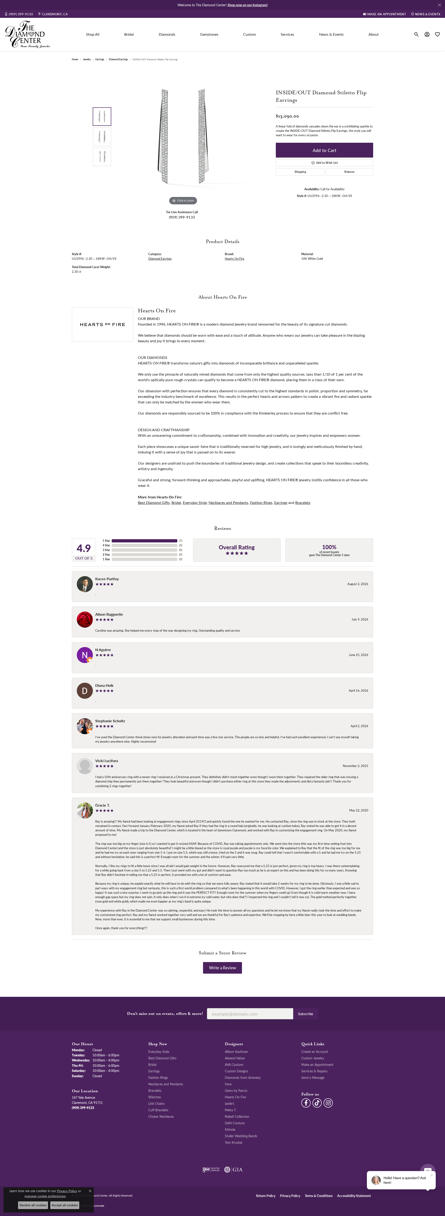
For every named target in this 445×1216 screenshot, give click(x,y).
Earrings (99, 59)
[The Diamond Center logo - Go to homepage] (27, 34)
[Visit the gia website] (233, 1169)
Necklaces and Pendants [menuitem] (165, 1084)
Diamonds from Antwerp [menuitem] (243, 1077)
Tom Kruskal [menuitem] (233, 1142)
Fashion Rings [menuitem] (158, 1077)
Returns (349, 172)
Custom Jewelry (312, 1058)
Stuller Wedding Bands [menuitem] (241, 1136)
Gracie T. (102, 805)
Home (75, 59)
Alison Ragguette (109, 614)
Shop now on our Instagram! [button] (248, 5)
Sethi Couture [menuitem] (235, 1123)
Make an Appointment (317, 1064)
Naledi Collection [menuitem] (237, 1116)
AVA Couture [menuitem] (234, 1064)
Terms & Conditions (319, 1195)
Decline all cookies (33, 1205)
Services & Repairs (314, 1071)
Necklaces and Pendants (228, 502)
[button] (417, 34)
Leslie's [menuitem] (229, 1103)
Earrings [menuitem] (154, 1071)
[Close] (439, 5)
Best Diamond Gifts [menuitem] (162, 1058)
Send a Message (312, 1077)
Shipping (300, 172)
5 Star (106, 541)
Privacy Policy (290, 1195)
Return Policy (265, 1195)
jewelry (87, 59)
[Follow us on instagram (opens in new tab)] (328, 1103)
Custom (249, 34)
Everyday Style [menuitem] (158, 1051)
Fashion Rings (261, 502)
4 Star (106, 545)
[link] (19, 14)
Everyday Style (195, 502)
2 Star (106, 555)
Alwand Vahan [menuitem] (235, 1058)
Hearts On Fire (234, 258)
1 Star (106, 559)
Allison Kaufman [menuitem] (236, 1051)
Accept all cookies (65, 1205)
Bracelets (302, 502)
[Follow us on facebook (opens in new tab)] (306, 1103)
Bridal (129, 34)
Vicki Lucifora (106, 760)
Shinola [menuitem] (230, 1129)
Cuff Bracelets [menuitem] (158, 1110)
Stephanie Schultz (110, 720)
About (374, 34)
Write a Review (222, 967)
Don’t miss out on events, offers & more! (165, 1013)
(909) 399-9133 (182, 217)
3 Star (106, 550)
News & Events (331, 34)
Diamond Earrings (118, 59)
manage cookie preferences (45, 1196)
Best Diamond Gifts (154, 502)
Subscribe (305, 1013)
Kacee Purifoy (107, 578)
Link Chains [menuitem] (156, 1103)
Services (287, 34)
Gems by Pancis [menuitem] (236, 1090)
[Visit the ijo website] (211, 1169)
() (180, 541)
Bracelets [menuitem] (154, 1090)
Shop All (92, 34)
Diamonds (167, 34)
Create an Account (314, 1051)
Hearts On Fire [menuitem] (235, 1097)
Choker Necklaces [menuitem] (161, 1116)
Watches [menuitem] (154, 1097)
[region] (183, 136)
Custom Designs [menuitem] (236, 1071)
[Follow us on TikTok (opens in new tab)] (317, 1103)
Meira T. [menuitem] (230, 1110)
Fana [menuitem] (228, 1084)
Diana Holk (104, 685)
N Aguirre (103, 649)
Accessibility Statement (354, 1195)
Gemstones (209, 34)
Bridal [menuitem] (152, 1064)
